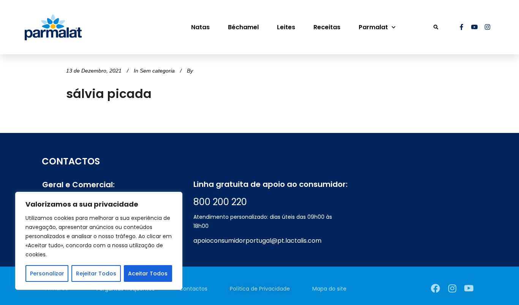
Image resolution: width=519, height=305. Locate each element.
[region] (98, 241)
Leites (286, 27)
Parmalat (373, 27)
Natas (200, 27)
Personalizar (47, 273)
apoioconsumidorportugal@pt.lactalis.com (257, 240)
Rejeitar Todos (96, 273)
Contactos (193, 288)
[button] (436, 27)
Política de (260, 288)
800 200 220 (220, 202)
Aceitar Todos (148, 273)
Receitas (326, 27)
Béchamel (243, 27)
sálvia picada (109, 93)
